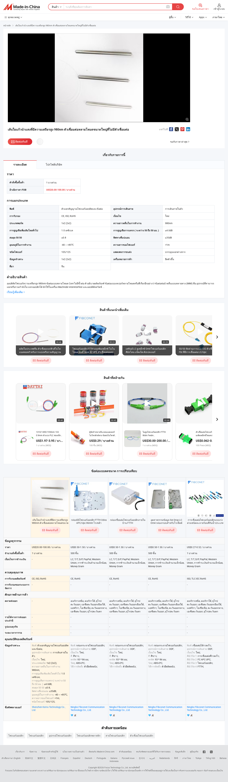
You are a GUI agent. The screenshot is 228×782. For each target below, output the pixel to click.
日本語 (53, 758)
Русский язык (128, 758)
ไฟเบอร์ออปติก (16, 735)
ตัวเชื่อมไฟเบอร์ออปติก (141, 735)
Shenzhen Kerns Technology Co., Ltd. (48, 708)
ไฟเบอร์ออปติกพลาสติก (88, 735)
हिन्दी (176, 758)
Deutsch (88, 758)
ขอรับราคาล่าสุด (178, 141)
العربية (152, 758)
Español (76, 758)
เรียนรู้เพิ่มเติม (15, 292)
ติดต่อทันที (21, 141)
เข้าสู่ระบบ (219, 8)
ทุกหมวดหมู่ (14, 17)
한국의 (142, 758)
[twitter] (211, 751)
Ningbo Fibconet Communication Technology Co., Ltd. (88, 708)
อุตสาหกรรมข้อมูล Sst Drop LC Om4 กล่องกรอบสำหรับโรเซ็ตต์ (166, 521)
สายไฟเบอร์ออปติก (115, 735)
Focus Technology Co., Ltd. (116, 767)
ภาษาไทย (186, 758)
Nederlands (164, 758)
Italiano (113, 758)
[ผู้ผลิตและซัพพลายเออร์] (21, 6)
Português (101, 758)
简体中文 (29, 758)
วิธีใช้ (188, 17)
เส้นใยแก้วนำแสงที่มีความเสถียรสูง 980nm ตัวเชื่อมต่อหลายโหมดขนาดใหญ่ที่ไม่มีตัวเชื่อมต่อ (50, 522)
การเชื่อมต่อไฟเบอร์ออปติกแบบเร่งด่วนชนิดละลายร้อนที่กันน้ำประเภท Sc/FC (205, 522)
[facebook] (204, 751)
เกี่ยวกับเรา (20, 751)
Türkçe (198, 758)
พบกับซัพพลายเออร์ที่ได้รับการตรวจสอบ (153, 751)
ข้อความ (33, 751)
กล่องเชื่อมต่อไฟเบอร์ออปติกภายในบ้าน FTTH (127, 521)
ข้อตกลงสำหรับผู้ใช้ (49, 751)
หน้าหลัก (7, 25)
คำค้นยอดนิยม (125, 751)
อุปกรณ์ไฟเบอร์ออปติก (60, 735)
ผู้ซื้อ (171, 17)
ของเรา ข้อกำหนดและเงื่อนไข (210, 770)
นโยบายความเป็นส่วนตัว (73, 751)
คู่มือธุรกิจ (194, 751)
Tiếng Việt (210, 758)
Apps (201, 17)
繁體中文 (42, 758)
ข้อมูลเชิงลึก (180, 751)
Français (64, 758)
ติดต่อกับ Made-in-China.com (102, 751)
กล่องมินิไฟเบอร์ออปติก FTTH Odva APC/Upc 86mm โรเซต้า (89, 521)
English (17, 758)
